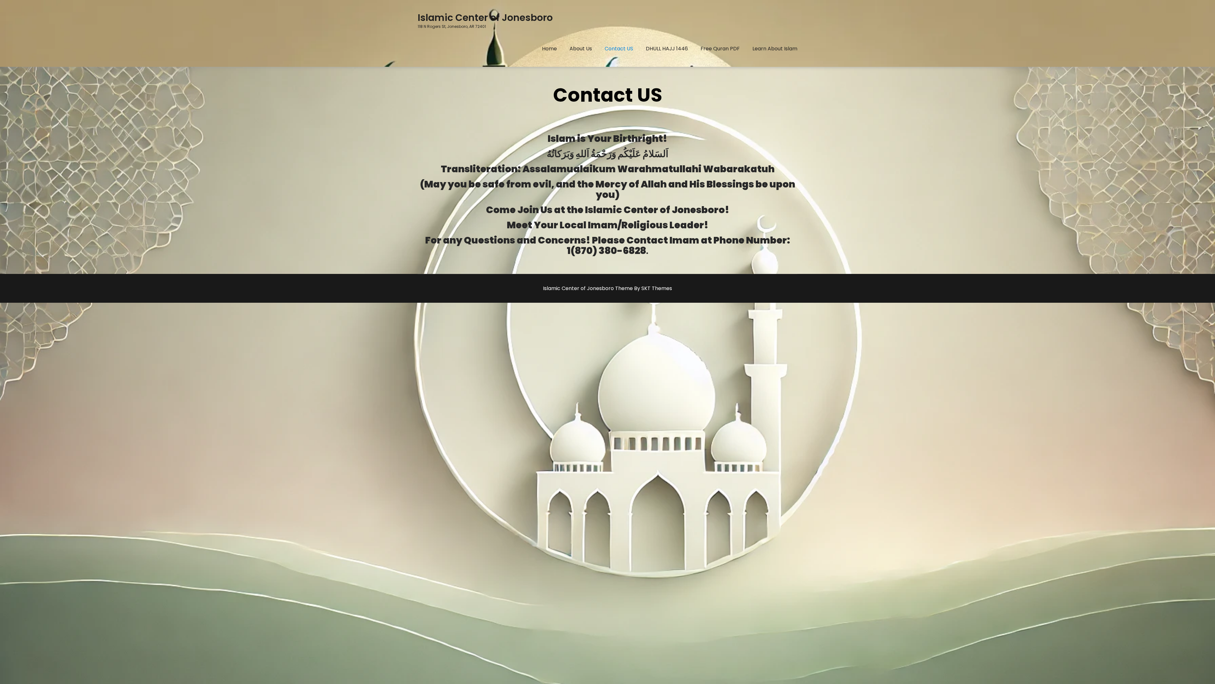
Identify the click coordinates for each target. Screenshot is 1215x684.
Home (549, 48)
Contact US (619, 48)
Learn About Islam (774, 48)
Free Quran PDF (720, 48)
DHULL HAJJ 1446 (667, 48)
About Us (581, 48)
